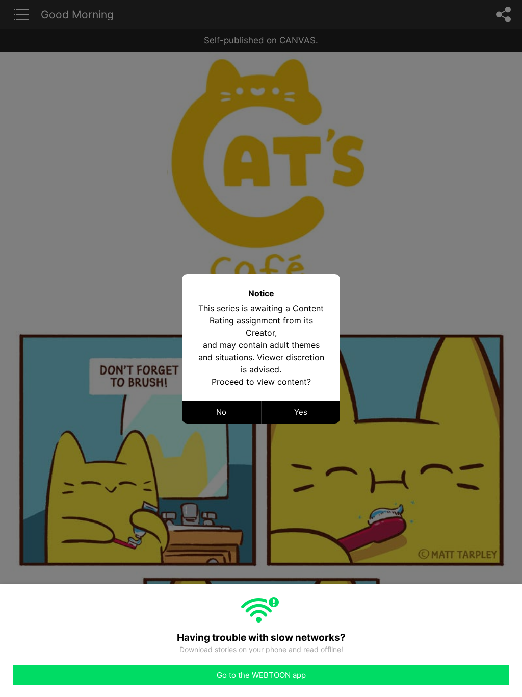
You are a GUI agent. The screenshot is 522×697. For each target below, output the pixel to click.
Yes (300, 412)
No (221, 412)
